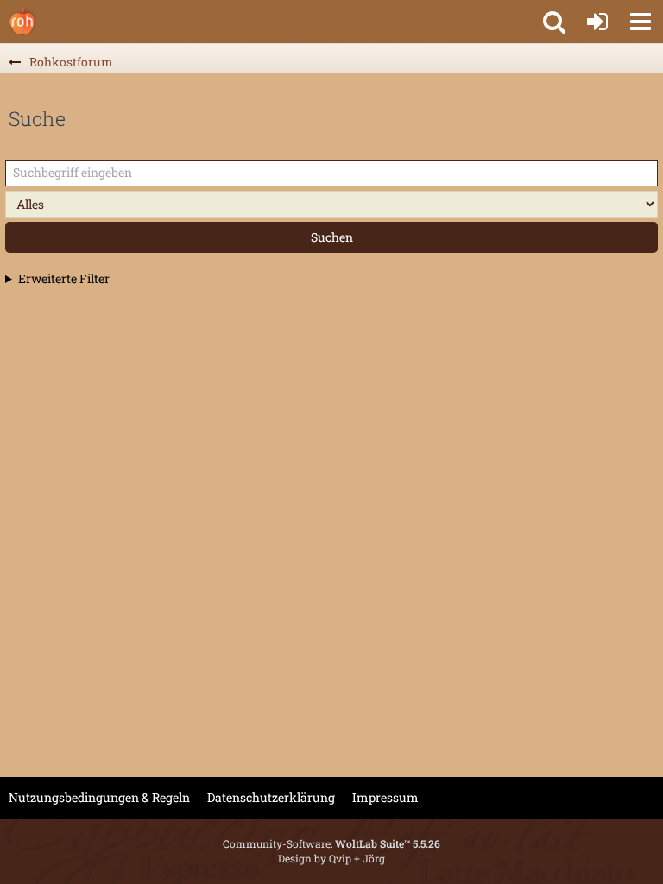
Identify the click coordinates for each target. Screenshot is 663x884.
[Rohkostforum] (21, 21)
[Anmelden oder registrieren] (597, 21)
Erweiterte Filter (64, 278)
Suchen (332, 237)
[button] (640, 21)
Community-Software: (331, 843)
